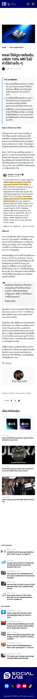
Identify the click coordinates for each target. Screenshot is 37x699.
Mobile (8, 549)
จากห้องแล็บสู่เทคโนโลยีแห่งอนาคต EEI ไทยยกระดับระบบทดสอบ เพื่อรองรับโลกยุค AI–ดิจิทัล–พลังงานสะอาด (20, 626)
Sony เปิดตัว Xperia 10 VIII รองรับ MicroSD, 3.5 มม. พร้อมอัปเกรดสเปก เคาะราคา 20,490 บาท (19, 597)
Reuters (8, 363)
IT (2, 435)
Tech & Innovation (16, 47)
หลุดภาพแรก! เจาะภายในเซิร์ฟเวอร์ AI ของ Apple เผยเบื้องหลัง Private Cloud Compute (20, 576)
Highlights (20, 393)
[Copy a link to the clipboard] (19, 401)
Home (4, 47)
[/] (33, 4)
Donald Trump (8, 393)
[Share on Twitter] (15, 401)
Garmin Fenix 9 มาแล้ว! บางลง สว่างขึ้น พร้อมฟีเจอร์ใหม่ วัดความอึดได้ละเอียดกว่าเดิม (21, 587)
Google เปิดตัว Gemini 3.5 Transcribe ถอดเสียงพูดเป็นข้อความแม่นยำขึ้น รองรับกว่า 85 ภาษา (20, 565)
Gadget (8, 582)
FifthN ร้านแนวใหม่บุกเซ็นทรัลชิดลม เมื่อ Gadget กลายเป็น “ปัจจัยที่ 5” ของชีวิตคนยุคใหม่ (20, 637)
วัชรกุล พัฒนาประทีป (19, 381)
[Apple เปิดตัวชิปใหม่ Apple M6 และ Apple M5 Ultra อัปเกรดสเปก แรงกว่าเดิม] (18, 424)
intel (29, 393)
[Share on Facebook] (11, 401)
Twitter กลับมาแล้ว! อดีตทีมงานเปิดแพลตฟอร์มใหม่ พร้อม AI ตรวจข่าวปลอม (19, 615)
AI (7, 560)
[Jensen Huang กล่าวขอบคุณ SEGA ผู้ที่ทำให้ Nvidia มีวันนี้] (18, 486)
